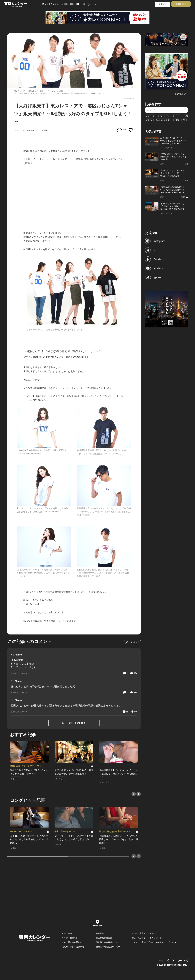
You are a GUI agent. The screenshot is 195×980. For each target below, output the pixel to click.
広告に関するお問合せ (72, 942)
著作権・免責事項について (108, 942)
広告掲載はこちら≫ (181, 94)
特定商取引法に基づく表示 (108, 947)
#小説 (177, 120)
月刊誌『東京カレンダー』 (144, 933)
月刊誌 (82, 4)
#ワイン (149, 120)
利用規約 (100, 933)
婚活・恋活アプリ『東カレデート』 (148, 938)
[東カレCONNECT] (97, 17)
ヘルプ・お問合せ (70, 938)
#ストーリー (151, 116)
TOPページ (67, 933)
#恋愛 (186, 116)
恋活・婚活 (68, 4)
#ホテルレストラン (163, 120)
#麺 (184, 120)
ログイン (162, 4)
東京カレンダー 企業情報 (73, 947)
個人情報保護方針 (104, 938)
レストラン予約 (51, 4)
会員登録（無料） (181, 4)
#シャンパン (164, 116)
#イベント (177, 116)
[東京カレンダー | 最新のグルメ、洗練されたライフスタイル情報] (23, 4)
